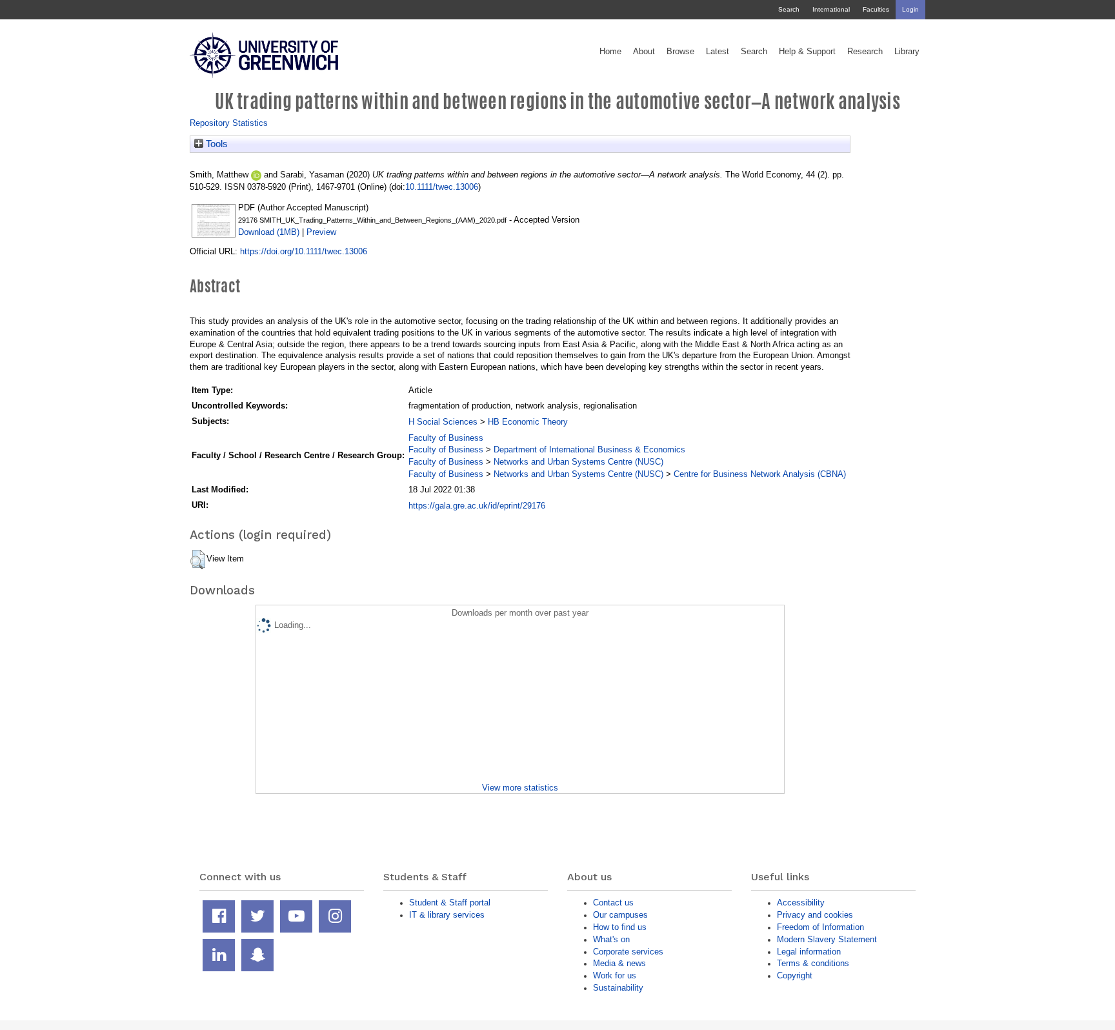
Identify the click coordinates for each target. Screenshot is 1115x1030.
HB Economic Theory (528, 422)
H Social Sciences (442, 422)
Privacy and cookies (815, 915)
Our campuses (620, 915)
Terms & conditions (813, 963)
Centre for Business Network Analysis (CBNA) (760, 474)
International (831, 9)
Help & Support (807, 51)
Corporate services (628, 951)
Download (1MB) (268, 232)
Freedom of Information (820, 927)
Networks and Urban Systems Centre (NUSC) (578, 462)
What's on (611, 939)
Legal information (809, 951)
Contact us (613, 902)
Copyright (794, 975)
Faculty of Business (445, 438)
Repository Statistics (229, 123)
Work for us (614, 975)
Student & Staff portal (449, 902)
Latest (717, 51)
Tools (215, 144)
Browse (680, 51)
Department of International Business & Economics (589, 449)
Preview (321, 232)
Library (906, 51)
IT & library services (447, 915)
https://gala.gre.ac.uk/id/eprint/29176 (476, 505)
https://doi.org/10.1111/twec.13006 (303, 251)
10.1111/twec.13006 (441, 187)
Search (788, 9)
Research (865, 51)
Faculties (876, 9)
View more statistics (520, 788)
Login (910, 9)
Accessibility (801, 902)
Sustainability (618, 988)
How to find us (620, 927)
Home (610, 51)
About (644, 51)
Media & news (619, 963)
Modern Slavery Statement (827, 939)
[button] (197, 559)
